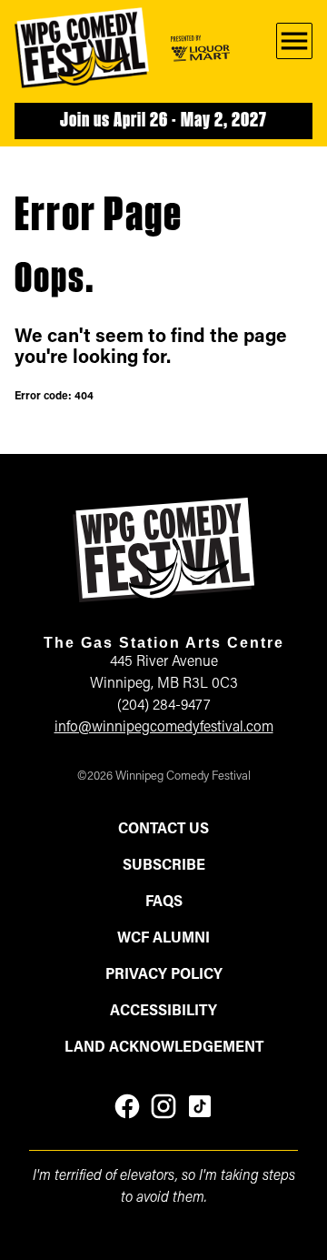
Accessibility (163, 1011)
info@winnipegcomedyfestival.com (163, 728)
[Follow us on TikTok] (199, 1106)
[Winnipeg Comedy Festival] (82, 47)
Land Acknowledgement (163, 1048)
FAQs (164, 902)
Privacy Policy (164, 975)
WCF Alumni (163, 939)
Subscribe (164, 866)
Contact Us (163, 829)
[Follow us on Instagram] (163, 1106)
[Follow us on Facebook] (127, 1106)
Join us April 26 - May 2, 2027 (163, 121)
